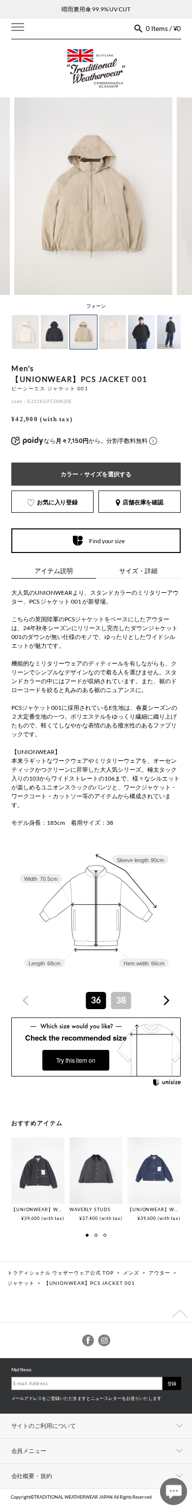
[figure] (26, 1000)
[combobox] (96, 1000)
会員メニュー (29, 1450)
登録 (171, 1383)
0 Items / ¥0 (163, 28)
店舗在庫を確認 (143, 502)
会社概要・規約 (32, 1476)
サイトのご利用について (43, 1425)
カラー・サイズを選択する (96, 474)
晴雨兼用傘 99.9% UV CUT (96, 9)
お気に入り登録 (57, 502)
